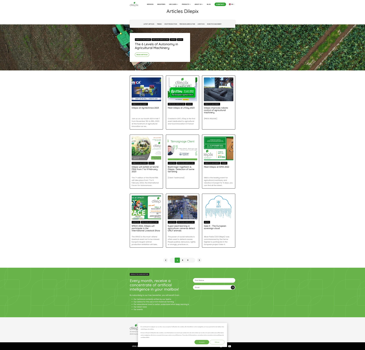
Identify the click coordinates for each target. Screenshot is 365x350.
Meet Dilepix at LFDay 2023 (181, 108)
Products (185, 4)
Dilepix (180, 39)
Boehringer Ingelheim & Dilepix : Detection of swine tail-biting (181, 169)
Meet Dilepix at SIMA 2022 (216, 167)
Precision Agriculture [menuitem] (187, 24)
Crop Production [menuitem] (170, 24)
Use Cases (173, 4)
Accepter (202, 342)
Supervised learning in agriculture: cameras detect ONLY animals (181, 228)
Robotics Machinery (143, 39)
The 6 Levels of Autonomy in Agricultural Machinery (156, 46)
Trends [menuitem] (159, 24)
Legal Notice (137, 346)
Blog (209, 4)
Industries (161, 4)
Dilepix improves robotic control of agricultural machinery (216, 110)
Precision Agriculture (160, 39)
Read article (142, 55)
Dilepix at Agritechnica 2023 (145, 108)
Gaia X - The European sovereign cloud (215, 227)
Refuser (217, 342)
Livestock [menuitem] (201, 24)
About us (198, 4)
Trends (173, 39)
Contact (220, 4)
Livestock (172, 163)
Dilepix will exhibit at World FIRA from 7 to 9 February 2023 (145, 169)
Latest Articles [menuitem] (149, 24)
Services (150, 4)
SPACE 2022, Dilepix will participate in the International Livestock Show (146, 228)
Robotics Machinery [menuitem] (214, 24)
